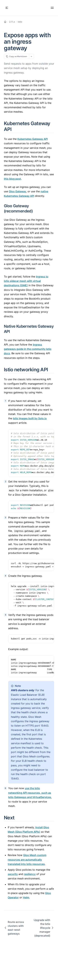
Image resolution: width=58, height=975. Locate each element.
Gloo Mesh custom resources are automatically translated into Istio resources (27, 859)
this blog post (12, 178)
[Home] (5, 21)
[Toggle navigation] (7, 8)
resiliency (30, 874)
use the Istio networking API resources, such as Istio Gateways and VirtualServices (29, 793)
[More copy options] (31, 56)
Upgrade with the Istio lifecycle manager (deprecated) (42, 927)
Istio (20, 21)
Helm (26, 897)
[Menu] (52, 8)
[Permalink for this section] (15, 129)
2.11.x (12, 21)
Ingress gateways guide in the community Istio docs (27, 349)
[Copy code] (50, 433)
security (13, 874)
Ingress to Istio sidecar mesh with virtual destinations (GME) (26, 281)
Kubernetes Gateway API (32, 139)
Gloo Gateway (17, 191)
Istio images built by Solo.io (30, 418)
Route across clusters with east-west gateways (16, 927)
